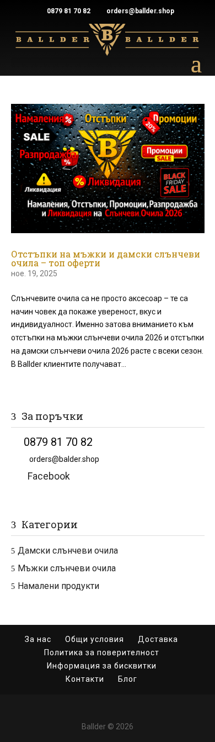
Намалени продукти (58, 586)
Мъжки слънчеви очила (67, 568)
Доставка (158, 639)
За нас (38, 639)
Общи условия (94, 639)
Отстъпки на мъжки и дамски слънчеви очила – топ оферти (105, 258)
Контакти (85, 679)
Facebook (40, 476)
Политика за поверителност (101, 652)
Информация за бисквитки (102, 665)
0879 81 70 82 (68, 11)
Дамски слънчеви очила (68, 550)
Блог (127, 679)
